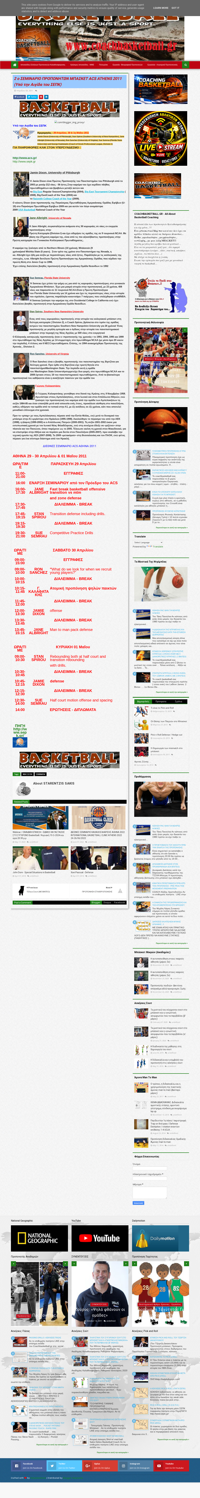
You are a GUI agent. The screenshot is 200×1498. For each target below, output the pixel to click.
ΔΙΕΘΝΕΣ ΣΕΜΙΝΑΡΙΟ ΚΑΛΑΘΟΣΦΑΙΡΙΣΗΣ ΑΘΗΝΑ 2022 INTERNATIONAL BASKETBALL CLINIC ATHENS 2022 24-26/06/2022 (98, 835)
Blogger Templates (73, 1478)
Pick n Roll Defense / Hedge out (166, 734)
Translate (158, 546)
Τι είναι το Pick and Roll (162, 708)
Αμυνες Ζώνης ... (142, 761)
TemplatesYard (38, 1478)
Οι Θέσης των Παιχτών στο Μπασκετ (169, 721)
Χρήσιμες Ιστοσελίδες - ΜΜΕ (82, 65)
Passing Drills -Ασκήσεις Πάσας (45, 1338)
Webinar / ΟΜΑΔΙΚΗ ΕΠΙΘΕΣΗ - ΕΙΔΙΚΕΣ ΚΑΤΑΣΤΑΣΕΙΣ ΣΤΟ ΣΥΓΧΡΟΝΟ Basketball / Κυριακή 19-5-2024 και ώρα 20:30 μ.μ (39, 835)
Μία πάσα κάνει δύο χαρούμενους (46, 1406)
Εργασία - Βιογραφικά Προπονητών (127, 65)
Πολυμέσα (103, 65)
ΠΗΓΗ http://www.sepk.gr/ (20, 731)
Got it (175, 8)
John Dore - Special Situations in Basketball (34, 872)
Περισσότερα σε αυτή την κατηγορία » (172, 528)
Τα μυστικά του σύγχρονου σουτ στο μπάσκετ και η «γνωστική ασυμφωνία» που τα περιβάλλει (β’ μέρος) (109, 1340)
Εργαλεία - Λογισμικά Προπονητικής (163, 65)
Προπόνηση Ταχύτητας (159, 1304)
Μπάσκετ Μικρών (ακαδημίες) (99, 1293)
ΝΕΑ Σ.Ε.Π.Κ (27, 774)
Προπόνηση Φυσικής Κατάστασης (168, 511)
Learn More (160, 8)
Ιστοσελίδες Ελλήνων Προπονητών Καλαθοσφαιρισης (43, 65)
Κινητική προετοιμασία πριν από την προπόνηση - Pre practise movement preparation (168, 886)
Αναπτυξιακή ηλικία (39, 1299)
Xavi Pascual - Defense (82, 872)
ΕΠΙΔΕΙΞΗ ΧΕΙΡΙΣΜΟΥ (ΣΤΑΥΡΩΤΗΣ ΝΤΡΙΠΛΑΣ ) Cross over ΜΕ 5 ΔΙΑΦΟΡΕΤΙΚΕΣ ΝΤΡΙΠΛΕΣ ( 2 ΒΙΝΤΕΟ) (169, 654)
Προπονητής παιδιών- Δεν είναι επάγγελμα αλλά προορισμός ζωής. (39, 1309)
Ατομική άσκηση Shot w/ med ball (107, 1436)
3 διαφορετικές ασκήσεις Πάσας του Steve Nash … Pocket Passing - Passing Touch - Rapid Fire (46, 1425)
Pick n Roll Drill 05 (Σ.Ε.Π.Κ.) (164, 1405)
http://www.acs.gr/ (25, 158)
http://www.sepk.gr (24, 161)
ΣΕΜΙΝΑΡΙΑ (40, 774)
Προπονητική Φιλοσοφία (160, 359)
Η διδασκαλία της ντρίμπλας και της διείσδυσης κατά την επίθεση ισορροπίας (169, 632)
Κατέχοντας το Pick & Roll (163, 1357)
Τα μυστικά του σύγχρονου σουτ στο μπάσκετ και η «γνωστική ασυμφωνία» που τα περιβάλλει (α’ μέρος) (109, 1359)
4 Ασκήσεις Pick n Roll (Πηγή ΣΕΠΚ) (167, 1388)
